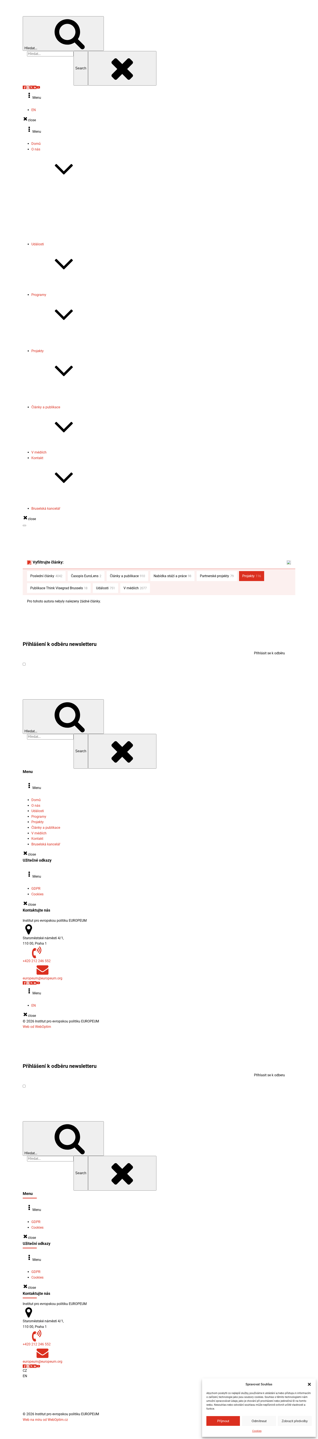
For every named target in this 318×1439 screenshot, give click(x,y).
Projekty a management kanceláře (66, 503)
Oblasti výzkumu (53, 194)
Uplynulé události (53, 289)
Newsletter (48, 216)
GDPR (35, 888)
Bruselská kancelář (45, 508)
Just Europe (49, 345)
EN (33, 110)
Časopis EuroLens (53, 222)
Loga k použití (51, 233)
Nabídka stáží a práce (56, 227)
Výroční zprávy (51, 205)
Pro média (48, 497)
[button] (309, 1384)
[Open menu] (24, 525)
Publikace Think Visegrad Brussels (66, 447)
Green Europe (50, 340)
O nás (35, 149)
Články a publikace (45, 407)
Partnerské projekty (54, 402)
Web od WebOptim (37, 1027)
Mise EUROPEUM (53, 189)
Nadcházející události (56, 284)
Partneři (46, 238)
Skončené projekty (54, 396)
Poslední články (46, 576)
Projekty (37, 351)
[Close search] (122, 68)
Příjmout (223, 1421)
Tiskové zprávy (51, 211)
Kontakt (37, 458)
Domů (36, 144)
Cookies (257, 1431)
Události (37, 244)
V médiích (39, 452)
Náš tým (46, 200)
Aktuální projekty (53, 391)
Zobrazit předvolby (295, 1421)
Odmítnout (259, 1421)
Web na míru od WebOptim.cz (45, 1420)
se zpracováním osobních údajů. (84, 664)
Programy (38, 295)
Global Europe (50, 334)
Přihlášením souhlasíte (67, 664)
